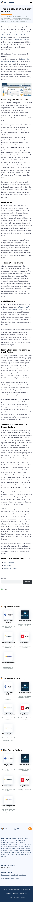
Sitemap (23, 897)
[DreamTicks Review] (8, 640)
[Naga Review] (25, 640)
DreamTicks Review (8, 642)
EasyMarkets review (10, 568)
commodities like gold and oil (22, 39)
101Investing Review (8, 662)
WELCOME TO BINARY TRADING (13, 16)
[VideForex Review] (25, 618)
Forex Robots (15, 878)
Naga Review (24, 642)
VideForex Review (25, 621)
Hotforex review (9, 562)
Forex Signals (14, 875)
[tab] (17, 599)
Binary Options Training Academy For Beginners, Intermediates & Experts (15, 17)
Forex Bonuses (5, 875)
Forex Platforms (5, 878)
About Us (8, 893)
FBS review (7, 565)
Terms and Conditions (13, 897)
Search (3, 579)
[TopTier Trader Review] (8, 618)
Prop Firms (22, 875)
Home (2, 16)
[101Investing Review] (8, 660)
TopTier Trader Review (8, 621)
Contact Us (15, 893)
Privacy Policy (23, 893)
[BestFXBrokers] (7, 2)
